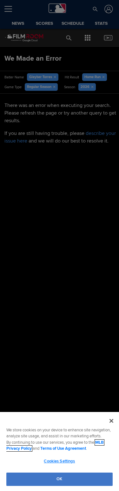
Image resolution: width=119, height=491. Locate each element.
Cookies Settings (59, 461)
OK (59, 478)
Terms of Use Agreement (63, 448)
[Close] (111, 421)
